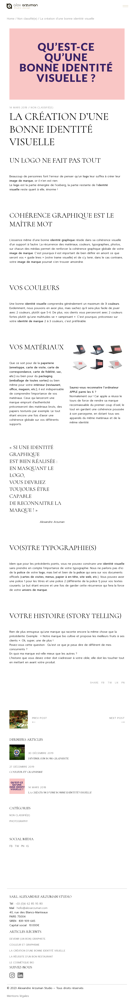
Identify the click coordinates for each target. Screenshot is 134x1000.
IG (27, 846)
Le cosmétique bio (21, 962)
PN (22, 846)
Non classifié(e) (27, 19)
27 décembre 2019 (21, 767)
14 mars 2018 (18, 107)
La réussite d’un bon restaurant (31, 956)
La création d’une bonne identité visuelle (59, 792)
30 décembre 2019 (41, 753)
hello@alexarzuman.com (32, 908)
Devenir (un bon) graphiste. (48, 758)
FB (11, 846)
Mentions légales (18, 996)
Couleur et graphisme (25, 772)
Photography (18, 821)
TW (17, 846)
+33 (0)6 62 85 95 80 (29, 904)
